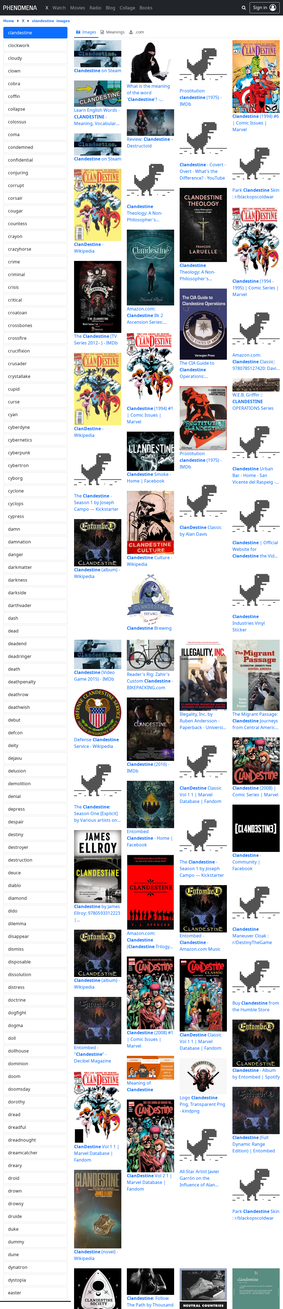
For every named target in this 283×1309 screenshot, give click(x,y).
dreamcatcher (23, 1153)
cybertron (18, 465)
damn (14, 529)
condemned (20, 147)
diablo (14, 885)
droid (13, 1178)
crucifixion (19, 351)
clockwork (19, 45)
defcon (15, 733)
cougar (15, 211)
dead (13, 631)
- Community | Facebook (246, 862)
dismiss (16, 949)
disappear (18, 936)
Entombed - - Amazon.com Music (200, 942)
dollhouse (18, 1051)
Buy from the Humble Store (255, 1006)
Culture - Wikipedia (149, 560)
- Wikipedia (88, 247)
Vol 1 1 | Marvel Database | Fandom (96, 1153)
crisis (13, 287)
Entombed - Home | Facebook (150, 838)
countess (17, 224)
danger (15, 554)
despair (16, 822)
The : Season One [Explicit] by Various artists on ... (96, 813)
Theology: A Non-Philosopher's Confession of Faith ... (149, 213)
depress (16, 809)
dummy (16, 1242)
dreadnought (22, 1140)
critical (15, 300)
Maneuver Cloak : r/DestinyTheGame (252, 935)
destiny (15, 834)
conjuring (18, 173)
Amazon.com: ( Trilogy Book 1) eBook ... (148, 940)
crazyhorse (19, 249)
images (88, 32)
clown (14, 71)
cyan (13, 414)
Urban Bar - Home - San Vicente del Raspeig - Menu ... (254, 475)
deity (13, 745)
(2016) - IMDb (148, 767)
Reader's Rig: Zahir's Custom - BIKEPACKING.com (150, 681)
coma (14, 134)
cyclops (15, 504)
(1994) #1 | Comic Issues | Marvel (150, 415)
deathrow (18, 694)
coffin (14, 96)
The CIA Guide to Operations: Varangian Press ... (199, 370)
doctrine (17, 1000)
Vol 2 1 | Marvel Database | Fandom (149, 1182)
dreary (15, 1165)
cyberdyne (19, 427)
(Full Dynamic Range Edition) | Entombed (253, 1144)
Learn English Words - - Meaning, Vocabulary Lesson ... (97, 117)
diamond (17, 898)
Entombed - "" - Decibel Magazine (92, 1054)
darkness (17, 580)
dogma (15, 1025)
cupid (14, 389)
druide (15, 1216)
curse (14, 402)
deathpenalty (22, 682)
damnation (19, 542)
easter (14, 1293)
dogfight (17, 1013)
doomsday (19, 1089)
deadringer (20, 656)
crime (14, 262)
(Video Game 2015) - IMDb (94, 675)
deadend (17, 644)
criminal (16, 274)
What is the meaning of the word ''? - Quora (148, 93)
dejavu (15, 758)
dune (13, 1254)
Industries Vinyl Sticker (248, 623)
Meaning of (140, 1086)
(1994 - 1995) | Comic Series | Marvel (255, 287)
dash (13, 618)
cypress (16, 516)
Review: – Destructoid (150, 142)
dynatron (17, 1267)
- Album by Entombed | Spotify (256, 1073)
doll (12, 1038)
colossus (17, 122)
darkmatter (20, 567)
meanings (115, 32)
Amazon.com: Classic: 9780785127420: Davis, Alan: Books (255, 362)
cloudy (15, 58)
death (14, 669)
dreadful (17, 1127)
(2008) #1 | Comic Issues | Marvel (150, 1039)
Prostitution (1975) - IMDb (201, 97)
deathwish (19, 707)
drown (15, 1191)
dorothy (16, 1102)
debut (14, 720)
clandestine (20, 33)
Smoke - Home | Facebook (149, 477)
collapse (16, 109)
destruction (20, 860)
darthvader (20, 605)
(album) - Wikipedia (97, 573)
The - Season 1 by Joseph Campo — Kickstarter (96, 502)
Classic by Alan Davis (201, 530)
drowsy (15, 1204)
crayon (15, 236)
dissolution (19, 974)
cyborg (15, 478)
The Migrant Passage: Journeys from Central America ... (255, 721)
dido (12, 911)
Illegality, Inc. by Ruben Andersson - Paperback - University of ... (203, 721)
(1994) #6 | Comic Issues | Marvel (255, 123)
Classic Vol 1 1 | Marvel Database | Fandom (201, 794)
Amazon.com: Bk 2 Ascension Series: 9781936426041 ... (145, 315)
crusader (17, 364)
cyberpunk (19, 453)
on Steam (97, 71)
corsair (15, 198)
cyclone (16, 491)
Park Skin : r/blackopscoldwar (255, 193)
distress (16, 987)
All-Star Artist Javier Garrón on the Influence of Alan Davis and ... (199, 1178)
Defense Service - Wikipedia (96, 743)
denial (14, 796)
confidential (20, 160)
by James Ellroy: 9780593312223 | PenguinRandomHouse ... (97, 913)
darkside (17, 593)
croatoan (17, 313)
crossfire (17, 338)
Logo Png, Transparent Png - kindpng (202, 1104)
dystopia (17, 1280)
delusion (17, 771)
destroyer (18, 847)
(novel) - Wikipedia (96, 1255)
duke (13, 1229)
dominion (18, 1064)
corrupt (16, 185)
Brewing (149, 628)
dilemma (17, 924)
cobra (14, 84)
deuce (14, 873)
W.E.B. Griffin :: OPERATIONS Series (253, 401)
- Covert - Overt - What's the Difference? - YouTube (203, 171)
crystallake (19, 376)
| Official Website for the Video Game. (256, 549)
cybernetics (20, 440)
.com (139, 32)
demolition (19, 784)
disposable (19, 962)
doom (14, 1076)
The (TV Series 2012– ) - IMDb (96, 339)
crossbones (20, 325)
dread (14, 1114)
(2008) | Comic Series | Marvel (255, 791)
